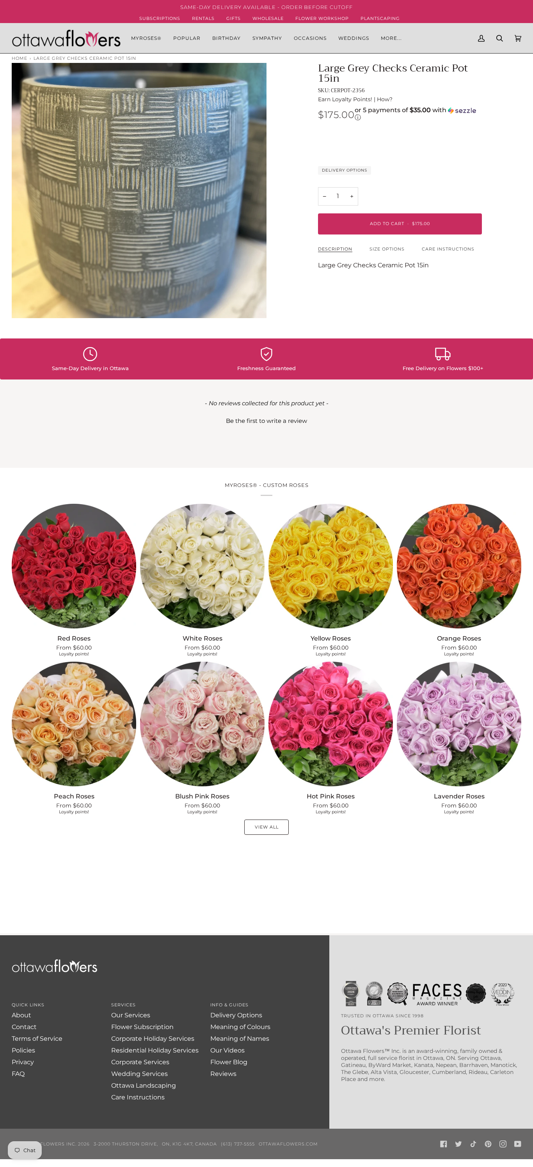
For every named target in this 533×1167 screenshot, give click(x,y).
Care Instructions (448, 249)
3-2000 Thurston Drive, (126, 1144)
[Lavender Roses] (459, 724)
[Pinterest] (488, 1143)
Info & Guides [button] (229, 1005)
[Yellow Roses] (330, 566)
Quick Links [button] (28, 1005)
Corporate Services (140, 1062)
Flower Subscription (142, 1027)
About (21, 1015)
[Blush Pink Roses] (202, 724)
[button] (186, 38)
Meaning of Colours (240, 1027)
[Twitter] (458, 1143)
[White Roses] (202, 566)
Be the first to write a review (266, 420)
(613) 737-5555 (238, 1144)
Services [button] (123, 1005)
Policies (23, 1050)
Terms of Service (37, 1038)
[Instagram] (502, 1143)
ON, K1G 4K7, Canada (189, 1144)
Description (335, 249)
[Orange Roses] (459, 566)
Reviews (223, 1074)
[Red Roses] (74, 566)
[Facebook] (443, 1143)
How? (385, 99)
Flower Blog (228, 1062)
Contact (24, 1027)
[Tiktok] (473, 1143)
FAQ (18, 1074)
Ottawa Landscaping (143, 1085)
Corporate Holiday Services (152, 1038)
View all (267, 827)
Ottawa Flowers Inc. (46, 1144)
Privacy (23, 1062)
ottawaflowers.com (288, 1144)
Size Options (387, 249)
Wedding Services (139, 1074)
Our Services (130, 1015)
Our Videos (227, 1050)
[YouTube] (517, 1143)
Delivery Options (344, 170)
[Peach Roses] (74, 724)
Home (19, 58)
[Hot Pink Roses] (330, 724)
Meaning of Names (239, 1038)
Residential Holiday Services (155, 1050)
